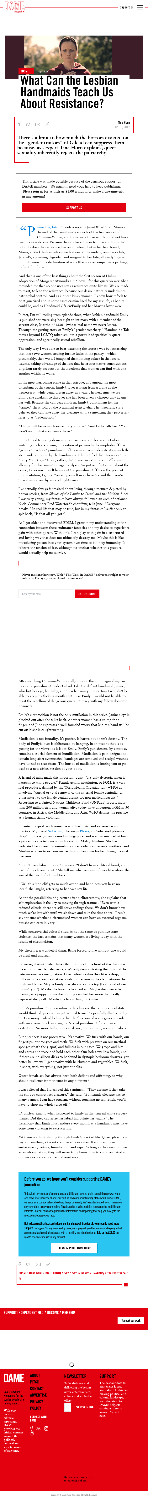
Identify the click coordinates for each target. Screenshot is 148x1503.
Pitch (34, 1381)
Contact (37, 1388)
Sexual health (80, 1273)
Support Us (127, 7)
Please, (85, 831)
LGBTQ (57, 1273)
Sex (66, 1273)
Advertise (38, 1395)
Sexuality (98, 1273)
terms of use (79, 1480)
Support (107, 1376)
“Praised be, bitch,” (49, 227)
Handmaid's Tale (39, 1273)
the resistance (117, 1273)
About (35, 1375)
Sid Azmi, (55, 831)
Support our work (130, 1320)
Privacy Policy (36, 1405)
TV (19, 1278)
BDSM (24, 71)
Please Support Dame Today (74, 1248)
